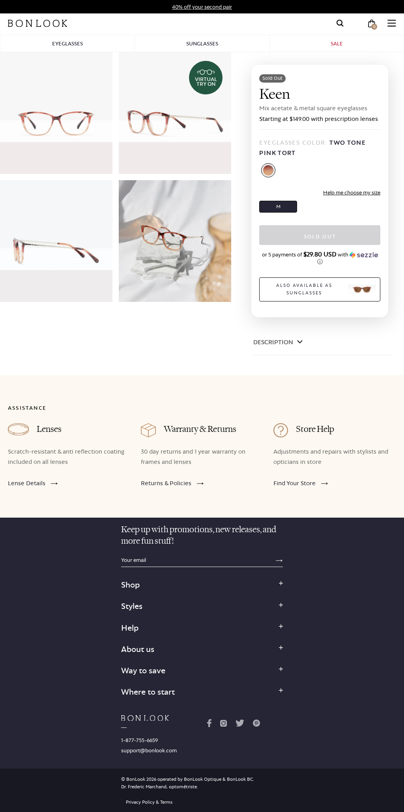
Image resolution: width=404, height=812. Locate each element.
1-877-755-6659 (139, 740)
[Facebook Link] (209, 724)
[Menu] (391, 23)
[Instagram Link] (223, 724)
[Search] (340, 23)
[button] (319, 258)
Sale (337, 43)
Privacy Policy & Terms (149, 802)
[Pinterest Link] (256, 724)
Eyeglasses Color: (312, 147)
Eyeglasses (67, 43)
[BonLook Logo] (37, 23)
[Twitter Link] (240, 724)
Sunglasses (202, 43)
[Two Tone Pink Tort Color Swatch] (268, 170)
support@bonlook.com (149, 750)
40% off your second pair (202, 7)
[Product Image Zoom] (56, 113)
